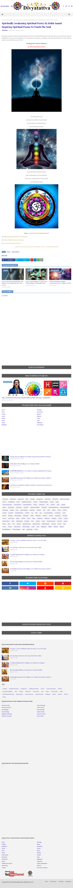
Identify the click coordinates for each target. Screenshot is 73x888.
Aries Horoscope (6, 705)
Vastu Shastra (40, 425)
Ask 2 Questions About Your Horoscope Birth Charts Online (25, 547)
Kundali (4, 513)
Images (11, 510)
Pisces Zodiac (40, 716)
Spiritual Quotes (45, 524)
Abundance (5, 499)
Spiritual (52, 246)
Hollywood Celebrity (35, 507)
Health (4, 507)
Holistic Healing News (42, 863)
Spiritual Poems (9, 20)
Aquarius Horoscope (7, 716)
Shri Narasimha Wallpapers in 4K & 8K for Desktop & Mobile (26, 561)
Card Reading (11, 502)
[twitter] (66, 6)
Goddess (53, 504)
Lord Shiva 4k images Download (12, 243)
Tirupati (10, 526)
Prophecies (47, 518)
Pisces (28, 518)
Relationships (19, 521)
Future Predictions (27, 504)
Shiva (9, 524)
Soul (14, 524)
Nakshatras (58, 515)
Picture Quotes (54, 691)
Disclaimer (61, 881)
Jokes (48, 510)
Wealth (50, 526)
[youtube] (45, 588)
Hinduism (26, 507)
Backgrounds (40, 499)
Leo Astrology (5, 709)
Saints (43, 521)
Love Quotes (47, 246)
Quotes (65, 518)
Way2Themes (14, 885)
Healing (63, 504)
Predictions (39, 518)
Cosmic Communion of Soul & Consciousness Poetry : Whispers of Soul (60, 282)
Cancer (4, 502)
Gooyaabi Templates (29, 885)
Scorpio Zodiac (40, 712)
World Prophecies (6, 529)
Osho (42, 691)
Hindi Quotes (11, 507)
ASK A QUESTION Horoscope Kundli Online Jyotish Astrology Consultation (26, 398)
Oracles (3, 414)
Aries (27, 499)
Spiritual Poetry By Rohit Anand (39, 233)
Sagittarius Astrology (7, 714)
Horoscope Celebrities (7, 691)
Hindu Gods (19, 507)
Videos (42, 246)
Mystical (51, 515)
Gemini (35, 504)
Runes (3, 420)
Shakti (4, 524)
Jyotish (53, 510)
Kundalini (11, 513)
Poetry (8, 251)
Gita (48, 504)
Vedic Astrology (26, 526)
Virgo (38, 526)
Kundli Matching (19, 513)
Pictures (23, 518)
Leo (32, 513)
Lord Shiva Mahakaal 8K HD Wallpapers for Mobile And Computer (27, 554)
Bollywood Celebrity (64, 499)
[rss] (63, 588)
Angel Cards (21, 499)
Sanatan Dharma (51, 521)
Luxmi (64, 513)
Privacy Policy (53, 881)
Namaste (65, 515)
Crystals (52, 502)
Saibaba (38, 521)
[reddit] (45, 583)
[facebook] (63, 6)
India (17, 510)
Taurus (4, 526)
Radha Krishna (6, 521)
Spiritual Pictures (27, 524)
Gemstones (41, 504)
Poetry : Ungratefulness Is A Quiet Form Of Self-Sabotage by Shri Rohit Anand (36, 282)
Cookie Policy (68, 881)
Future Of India (17, 504)
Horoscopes (5, 510)
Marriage (10, 515)
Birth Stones (55, 499)
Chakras (35, 502)
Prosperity (54, 518)
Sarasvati (59, 521)
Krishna (65, 510)
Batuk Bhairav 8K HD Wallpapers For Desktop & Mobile (24, 463)
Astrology (17, 246)
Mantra (3, 418)
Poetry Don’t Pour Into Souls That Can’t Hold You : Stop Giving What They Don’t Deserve (12, 283)
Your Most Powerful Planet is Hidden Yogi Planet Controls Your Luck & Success (31, 485)
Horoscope (44, 507)
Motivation (38, 515)
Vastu (34, 246)
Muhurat (45, 515)
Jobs (44, 510)
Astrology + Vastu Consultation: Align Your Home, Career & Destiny (28, 540)
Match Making (18, 515)
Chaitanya (5, 30)
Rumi (32, 521)
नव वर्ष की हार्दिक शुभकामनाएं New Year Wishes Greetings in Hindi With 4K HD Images (31, 471)
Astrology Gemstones (14, 688)
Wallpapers (38, 246)
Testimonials (5, 865)
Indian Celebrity (24, 510)
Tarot (20, 246)
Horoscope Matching (53, 507)
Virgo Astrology (40, 709)
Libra (36, 513)
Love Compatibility (48, 513)
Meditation (56, 246)
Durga (57, 502)
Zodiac (36, 529)
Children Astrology (43, 502)
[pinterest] (71, 6)
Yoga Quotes (29, 529)
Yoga (28, 246)
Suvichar (54, 524)
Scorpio (65, 521)
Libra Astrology (5, 712)
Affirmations (13, 499)
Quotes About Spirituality (8, 694)
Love (41, 513)
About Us (39, 865)
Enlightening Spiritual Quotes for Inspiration (15, 236)
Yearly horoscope (16, 529)
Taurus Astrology (41, 705)
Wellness (39, 416)
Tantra (38, 418)
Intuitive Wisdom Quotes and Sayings (13, 240)
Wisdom (62, 526)
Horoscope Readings (64, 507)
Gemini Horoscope (6, 707)
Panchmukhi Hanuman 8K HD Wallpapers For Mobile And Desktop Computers (30, 478)
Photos (17, 518)
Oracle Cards (11, 518)
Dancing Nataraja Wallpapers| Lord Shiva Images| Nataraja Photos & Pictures (30, 456)
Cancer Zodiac (40, 707)
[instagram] (69, 6)
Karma (59, 510)
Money (32, 515)
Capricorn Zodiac (41, 714)
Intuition (39, 510)
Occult (31, 246)
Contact (4, 867)
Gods (58, 504)
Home (3, 20)
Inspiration (32, 510)
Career (18, 502)
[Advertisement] (36, 350)
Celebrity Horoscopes (26, 502)
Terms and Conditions (42, 867)
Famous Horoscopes (7, 504)
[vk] (10, 588)
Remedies (27, 521)
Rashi (13, 521)
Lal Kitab (27, 513)
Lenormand (24, 246)
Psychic (60, 518)
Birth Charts (47, 499)
